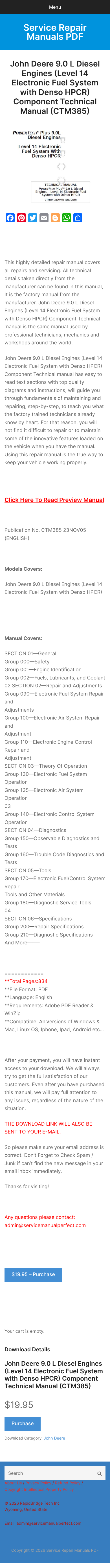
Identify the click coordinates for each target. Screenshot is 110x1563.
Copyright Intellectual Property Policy (39, 1489)
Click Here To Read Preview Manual (54, 500)
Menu (55, 7)
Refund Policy (67, 1483)
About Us (13, 1483)
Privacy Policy (38, 1483)
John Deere (54, 1438)
